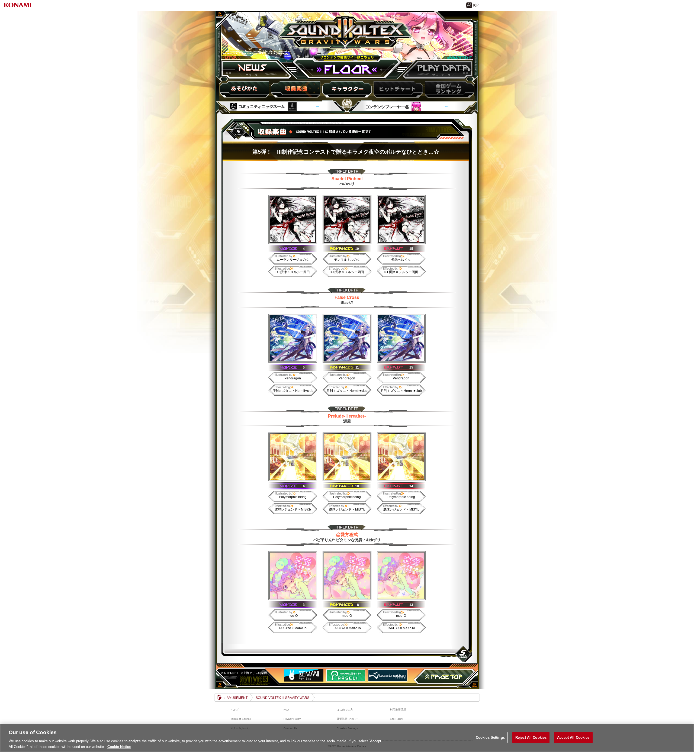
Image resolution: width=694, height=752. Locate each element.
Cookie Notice (119, 746)
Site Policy (396, 718)
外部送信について (347, 718)
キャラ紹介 (346, 89)
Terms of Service (240, 718)
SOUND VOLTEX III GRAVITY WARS (347, 38)
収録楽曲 (295, 89)
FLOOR (347, 69)
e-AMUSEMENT (236, 698)
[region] (347, 738)
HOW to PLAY (244, 89)
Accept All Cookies (573, 737)
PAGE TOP (444, 677)
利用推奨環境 (398, 709)
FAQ (286, 709)
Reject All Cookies (531, 737)
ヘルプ (234, 709)
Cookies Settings (490, 737)
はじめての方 (345, 709)
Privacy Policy (292, 718)
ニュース (257, 69)
